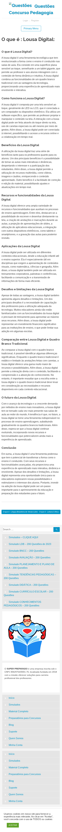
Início (11, 698)
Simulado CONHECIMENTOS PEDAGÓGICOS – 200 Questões (22, 604)
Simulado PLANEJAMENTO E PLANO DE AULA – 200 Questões (29, 566)
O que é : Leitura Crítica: (49, 512)
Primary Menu (31, 28)
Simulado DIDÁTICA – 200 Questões (28, 585)
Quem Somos (16, 738)
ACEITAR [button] (13, 825)
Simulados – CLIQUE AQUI (23, 537)
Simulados (14, 704)
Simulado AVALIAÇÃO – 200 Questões (29, 557)
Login (25, 20)
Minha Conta (15, 745)
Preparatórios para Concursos (25, 718)
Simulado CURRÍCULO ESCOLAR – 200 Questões (28, 593)
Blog (11, 725)
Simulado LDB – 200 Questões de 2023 (30, 544)
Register (35, 20)
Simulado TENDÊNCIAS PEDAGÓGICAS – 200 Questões (30, 576)
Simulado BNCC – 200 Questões (26, 551)
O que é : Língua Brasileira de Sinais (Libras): (21, 512)
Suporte (13, 731)
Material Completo (18, 711)
